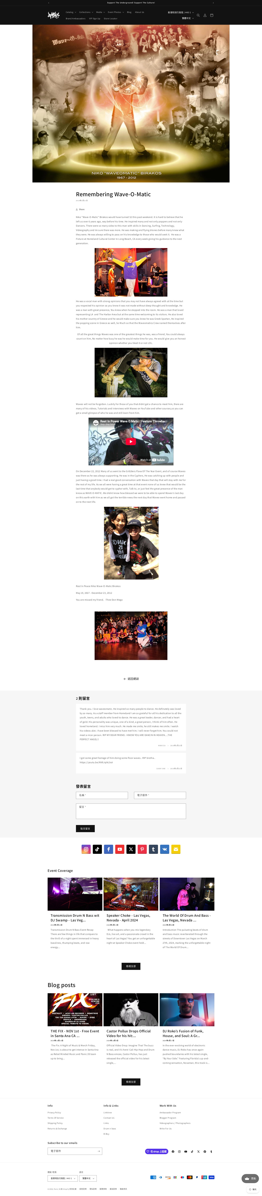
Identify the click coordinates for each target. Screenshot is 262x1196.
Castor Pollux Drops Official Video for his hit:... (129, 1033)
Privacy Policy (54, 1112)
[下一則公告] (213, 3)
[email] (175, 849)
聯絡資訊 (123, 1189)
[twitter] (131, 849)
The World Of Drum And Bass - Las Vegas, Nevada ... (187, 917)
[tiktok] (97, 849)
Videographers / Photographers (175, 1123)
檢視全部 (131, 966)
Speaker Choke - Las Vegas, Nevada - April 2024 (128, 917)
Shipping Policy (55, 1123)
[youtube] (119, 849)
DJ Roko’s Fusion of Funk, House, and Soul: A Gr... (183, 1033)
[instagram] (86, 849)
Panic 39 (57, 1189)
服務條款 (103, 1189)
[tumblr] (153, 849)
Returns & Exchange (57, 1128)
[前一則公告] (48, 3)
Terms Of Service (56, 1117)
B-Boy (106, 1134)
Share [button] (82, 209)
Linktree (108, 1112)
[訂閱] (98, 1151)
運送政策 (113, 1189)
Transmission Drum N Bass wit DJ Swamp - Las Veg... (75, 917)
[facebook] (108, 849)
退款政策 (83, 1189)
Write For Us (166, 1128)
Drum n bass (110, 1128)
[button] (70, 12)
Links (106, 1123)
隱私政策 (93, 1189)
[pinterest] (142, 849)
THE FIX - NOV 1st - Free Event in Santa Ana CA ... (75, 1033)
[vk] (164, 849)
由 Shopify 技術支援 (69, 1189)
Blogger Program (168, 1117)
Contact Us (109, 1117)
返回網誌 (133, 679)
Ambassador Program (170, 1112)
